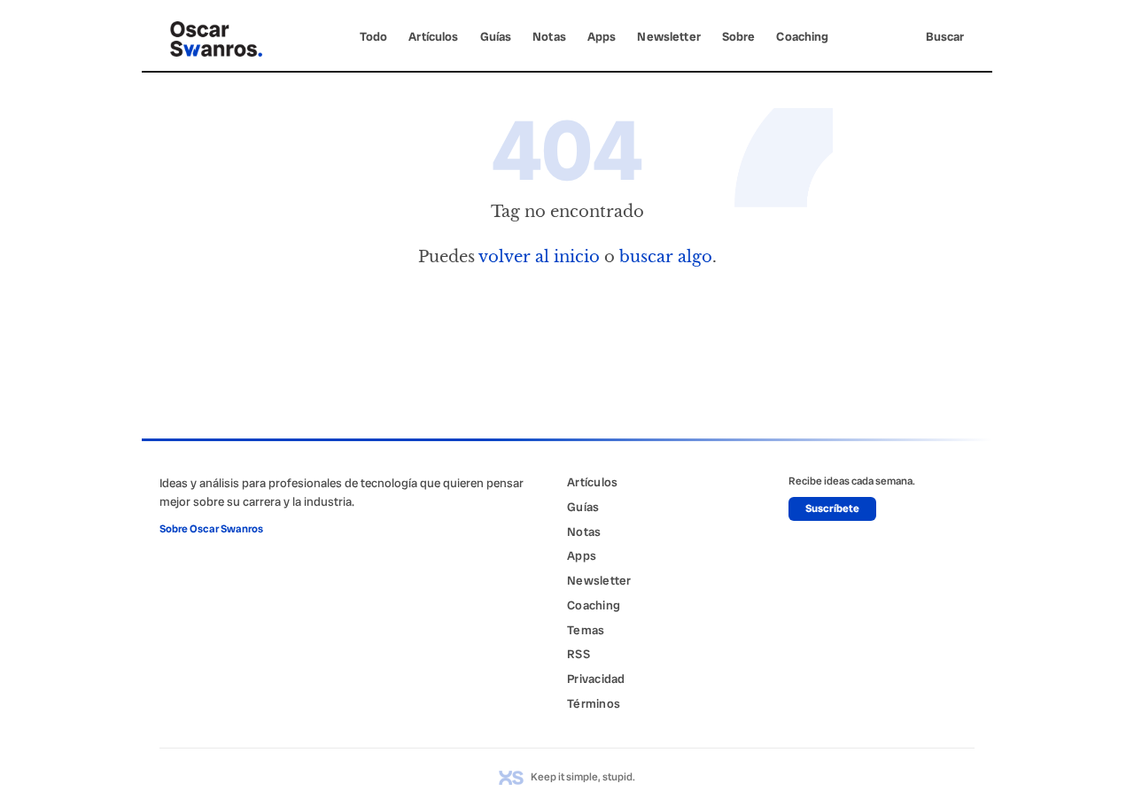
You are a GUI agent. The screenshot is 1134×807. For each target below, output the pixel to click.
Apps (602, 36)
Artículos (433, 36)
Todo (374, 36)
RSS (578, 654)
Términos (593, 703)
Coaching (802, 36)
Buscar (945, 36)
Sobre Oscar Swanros (211, 529)
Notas (549, 36)
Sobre (739, 36)
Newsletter (668, 36)
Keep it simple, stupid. (583, 777)
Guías (496, 36)
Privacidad (596, 679)
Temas (585, 630)
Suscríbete (832, 508)
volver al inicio (539, 256)
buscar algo (665, 256)
